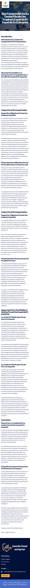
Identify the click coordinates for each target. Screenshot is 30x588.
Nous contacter (5, 562)
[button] (27, 5)
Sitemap (3, 564)
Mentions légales (5, 559)
